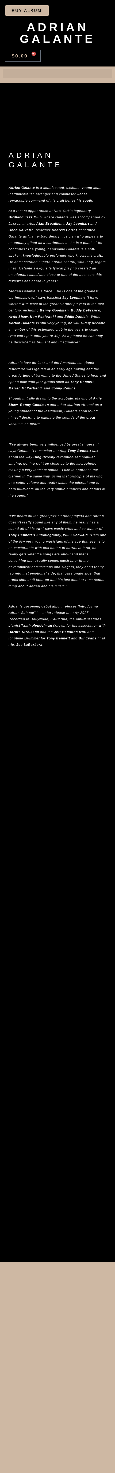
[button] (57, 73)
